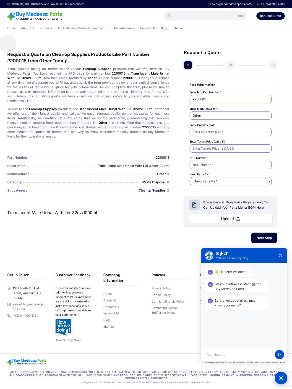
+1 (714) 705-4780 (273, 4)
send (279, 354)
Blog (164, 28)
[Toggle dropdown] (107, 28)
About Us (27, 28)
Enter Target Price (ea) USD (207, 141)
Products (46, 28)
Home (11, 28)
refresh (280, 255)
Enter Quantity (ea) (203, 125)
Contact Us (148, 28)
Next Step (264, 238)
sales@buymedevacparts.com (231, 4)
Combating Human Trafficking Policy (164, 310)
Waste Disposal (154, 182)
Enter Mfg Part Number (206, 92)
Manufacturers (124, 28)
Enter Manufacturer (203, 108)
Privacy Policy (161, 288)
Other (161, 174)
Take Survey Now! (68, 340)
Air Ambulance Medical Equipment (81, 28)
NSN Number (198, 158)
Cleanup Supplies (152, 190)
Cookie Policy (161, 295)
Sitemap (178, 28)
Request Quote (270, 16)
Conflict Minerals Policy (168, 301)
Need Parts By (200, 174)
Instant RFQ (111, 313)
